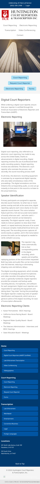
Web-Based (7, 414)
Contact (20, 35)
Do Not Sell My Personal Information (30, 482)
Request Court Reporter (20, 83)
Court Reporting (10, 25)
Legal (5, 429)
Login (28, 5)
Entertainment (9, 419)
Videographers (9, 371)
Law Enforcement (9, 409)
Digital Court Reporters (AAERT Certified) (17, 355)
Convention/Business (11, 424)
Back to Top (20, 464)
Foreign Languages (10, 434)
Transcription (10, 30)
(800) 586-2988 (16, 5)
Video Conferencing (27, 30)
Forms (31, 88)
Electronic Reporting (28, 25)
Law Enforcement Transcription (14, 360)
